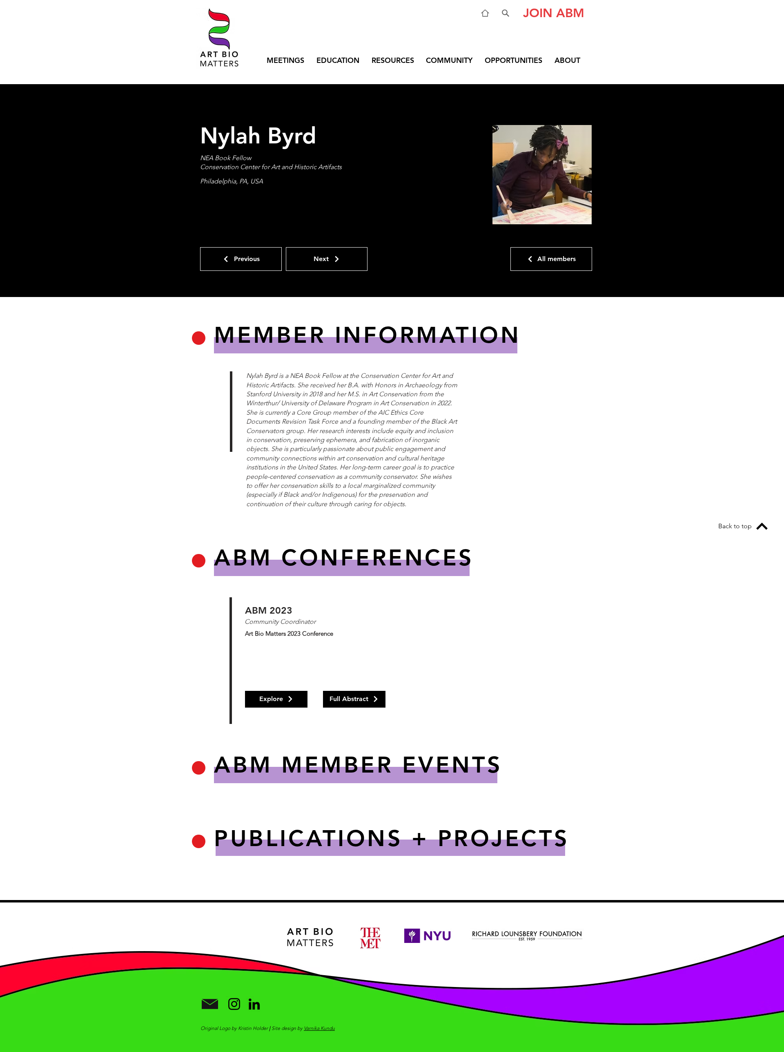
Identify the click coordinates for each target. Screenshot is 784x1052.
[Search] (505, 13)
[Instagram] (234, 1004)
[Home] (485, 13)
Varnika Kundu (319, 1028)
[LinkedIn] (254, 1004)
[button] (550, 13)
